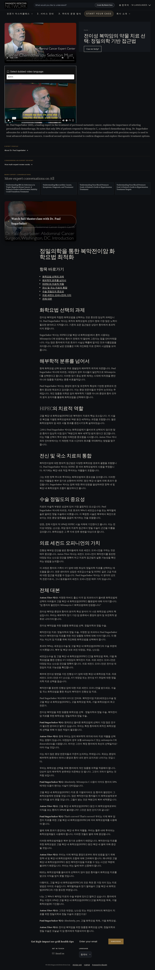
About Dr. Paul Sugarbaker (16, 150)
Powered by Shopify (99, 965)
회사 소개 (122, 13)
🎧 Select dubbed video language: (25, 71)
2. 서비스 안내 (45, 13)
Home (86, 30)
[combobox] (74, 5)
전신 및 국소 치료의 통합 (54, 287)
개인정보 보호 (77, 965)
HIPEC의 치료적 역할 (53, 284)
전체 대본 (47, 298)
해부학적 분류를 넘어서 (54, 280)
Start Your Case (98, 13)
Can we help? (92, 49)
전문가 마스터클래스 (19, 13)
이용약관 (87, 965)
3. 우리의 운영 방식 (69, 13)
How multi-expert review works (18, 165)
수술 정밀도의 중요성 (53, 291)
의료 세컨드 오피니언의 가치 (56, 295)
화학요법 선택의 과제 (53, 276)
